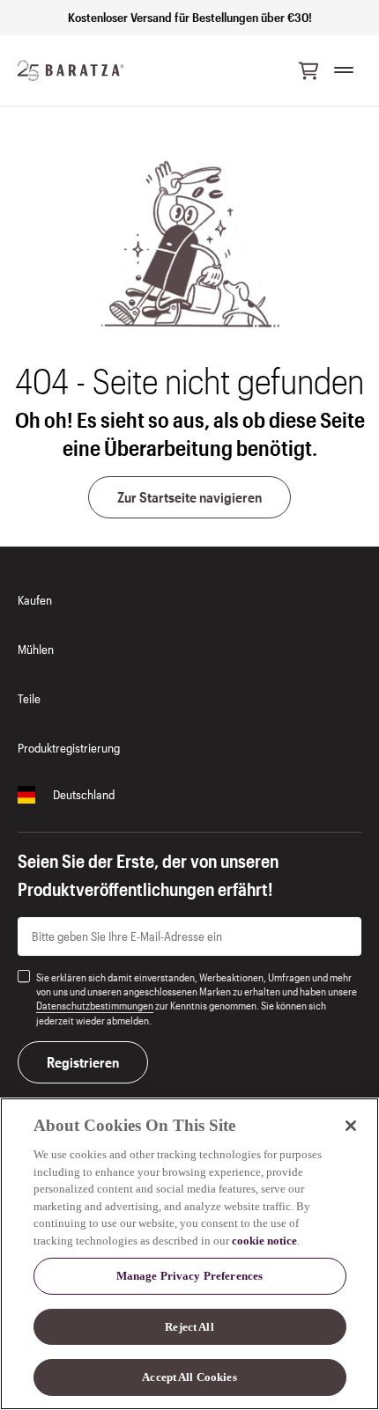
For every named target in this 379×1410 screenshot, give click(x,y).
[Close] (350, 1125)
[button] (308, 70)
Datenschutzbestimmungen (94, 1005)
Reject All (189, 1326)
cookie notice (264, 1240)
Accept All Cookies (189, 1377)
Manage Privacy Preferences (189, 1275)
